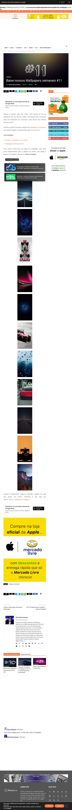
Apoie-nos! (53, 11)
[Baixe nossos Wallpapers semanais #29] (39, 661)
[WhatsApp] (28, 11)
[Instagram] (7, 11)
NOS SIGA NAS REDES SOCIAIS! (58, 118)
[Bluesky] (33, 11)
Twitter (10, 499)
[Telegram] (19, 11)
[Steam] (42, 643)
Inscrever (64, 138)
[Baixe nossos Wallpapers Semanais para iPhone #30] (10, 662)
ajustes (9, 808)
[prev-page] (5, 676)
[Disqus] (25, 703)
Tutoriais (19, 47)
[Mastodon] (36, 11)
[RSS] (16, 11)
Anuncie (66, 11)
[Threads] (39, 11)
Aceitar (49, 806)
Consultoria (60, 11)
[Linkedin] (26, 643)
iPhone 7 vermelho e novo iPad (16, 140)
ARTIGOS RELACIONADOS (12, 654)
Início (5, 51)
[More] (41, 92)
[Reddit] (39, 643)
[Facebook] (5, 11)
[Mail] (29, 643)
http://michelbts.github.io (22, 620)
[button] (66, 46)
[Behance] (17, 643)
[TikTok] (22, 11)
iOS (36, 47)
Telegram (26, 499)
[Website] (26, 646)
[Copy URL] (6, 92)
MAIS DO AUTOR (25, 654)
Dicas (11, 47)
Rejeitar (59, 806)
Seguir (65, 127)
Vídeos (31, 47)
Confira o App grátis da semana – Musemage (13, 608)
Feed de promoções (45, 47)
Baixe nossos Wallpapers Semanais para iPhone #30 (10, 670)
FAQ (25, 47)
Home (5, 47)
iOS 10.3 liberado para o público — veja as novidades (36, 608)
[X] (25, 11)
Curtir (65, 123)
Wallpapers (11, 51)
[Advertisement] (36, 32)
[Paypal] (10, 11)
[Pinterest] (13, 11)
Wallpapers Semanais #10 (14, 144)
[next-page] (7, 676)
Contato (47, 11)
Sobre (42, 11)
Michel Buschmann (15, 84)
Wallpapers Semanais (38, 127)
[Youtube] (31, 11)
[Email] (29, 92)
